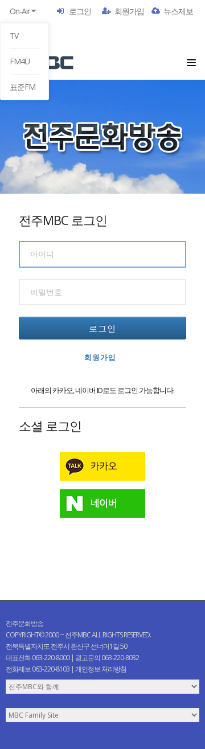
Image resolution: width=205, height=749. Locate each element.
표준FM (22, 86)
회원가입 (129, 11)
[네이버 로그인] (102, 503)
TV (14, 35)
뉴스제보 (178, 11)
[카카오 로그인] (102, 466)
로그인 (80, 11)
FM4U (20, 61)
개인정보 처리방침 (100, 669)
